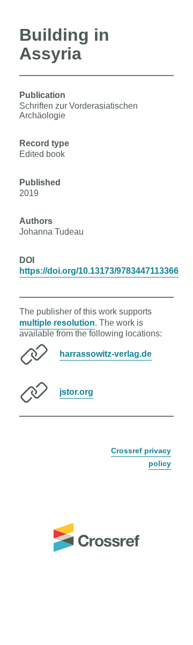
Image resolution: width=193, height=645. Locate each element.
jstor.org (76, 391)
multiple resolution (57, 322)
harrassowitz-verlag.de (106, 353)
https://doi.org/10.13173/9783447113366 (99, 270)
